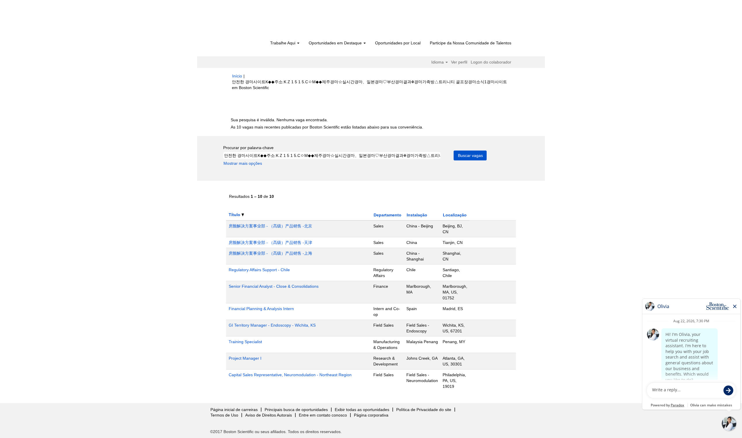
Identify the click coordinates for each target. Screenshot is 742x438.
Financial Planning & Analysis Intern (261, 308)
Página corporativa (371, 415)
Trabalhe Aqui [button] (283, 43)
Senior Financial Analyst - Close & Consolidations (274, 286)
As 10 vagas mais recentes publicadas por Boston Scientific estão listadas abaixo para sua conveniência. (327, 127)
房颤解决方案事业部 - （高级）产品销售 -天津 (270, 242)
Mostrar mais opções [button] (242, 163)
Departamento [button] (387, 215)
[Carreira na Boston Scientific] (265, 21)
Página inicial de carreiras (234, 409)
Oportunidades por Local (398, 43)
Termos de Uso (224, 415)
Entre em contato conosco (323, 415)
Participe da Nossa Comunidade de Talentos (470, 43)
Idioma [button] (438, 62)
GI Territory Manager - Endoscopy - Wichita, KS (272, 325)
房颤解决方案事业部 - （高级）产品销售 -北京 (270, 226)
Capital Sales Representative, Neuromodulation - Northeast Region (290, 374)
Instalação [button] (417, 215)
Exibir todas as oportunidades (362, 409)
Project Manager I (245, 358)
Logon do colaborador (491, 62)
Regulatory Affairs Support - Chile (259, 269)
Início (237, 76)
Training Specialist (245, 341)
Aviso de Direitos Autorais (268, 415)
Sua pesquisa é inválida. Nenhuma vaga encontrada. (279, 119)
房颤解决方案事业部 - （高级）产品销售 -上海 (270, 253)
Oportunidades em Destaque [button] (336, 43)
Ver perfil (459, 62)
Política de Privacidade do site (423, 409)
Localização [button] (455, 215)
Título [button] (235, 214)
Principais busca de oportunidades (296, 409)
